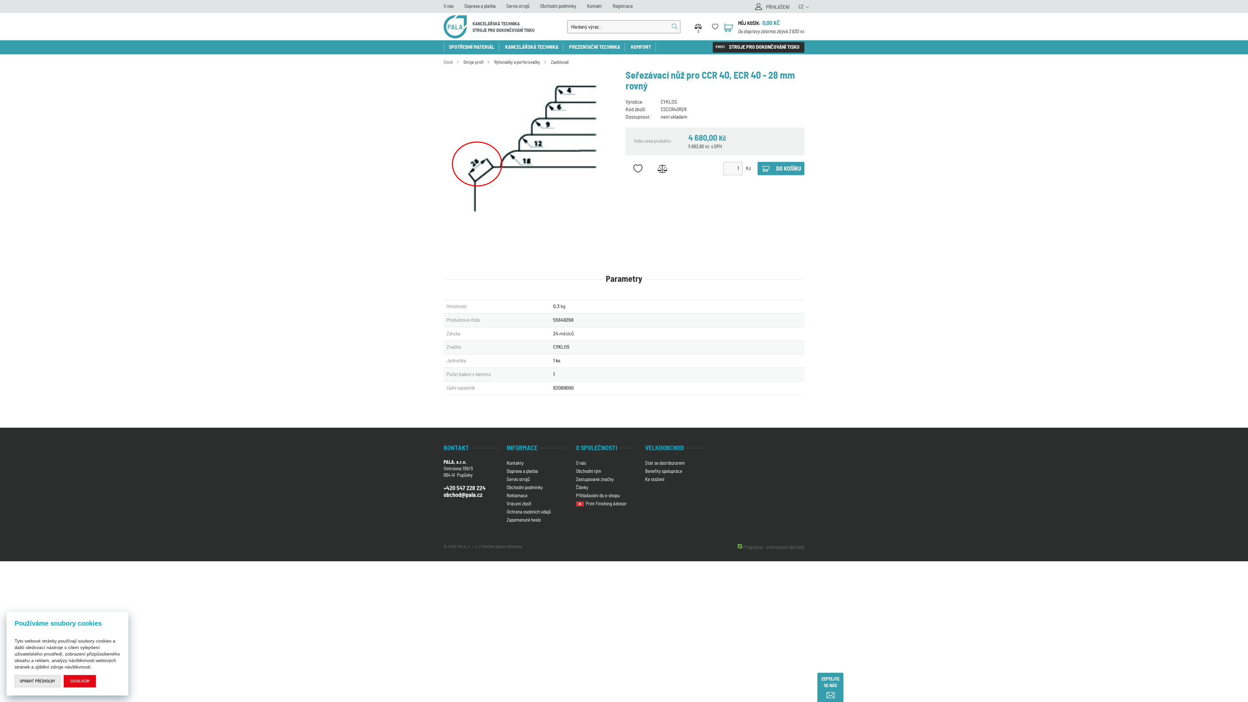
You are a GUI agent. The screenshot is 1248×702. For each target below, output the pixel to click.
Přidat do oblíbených (638, 168)
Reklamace (517, 495)
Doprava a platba (480, 6)
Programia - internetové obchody (773, 547)
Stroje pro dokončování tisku (764, 47)
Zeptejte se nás (830, 682)
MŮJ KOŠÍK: (749, 23)
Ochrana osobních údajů (529, 512)
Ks (748, 168)
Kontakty (515, 463)
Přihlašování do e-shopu (598, 495)
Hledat (675, 26)
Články (582, 487)
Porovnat (662, 168)
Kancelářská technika (531, 47)
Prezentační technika (594, 47)
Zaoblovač (560, 62)
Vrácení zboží (519, 503)
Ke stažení (654, 479)
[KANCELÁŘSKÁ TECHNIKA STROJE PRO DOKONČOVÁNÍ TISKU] (455, 26)
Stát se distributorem (665, 463)
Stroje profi (473, 62)
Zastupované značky (595, 479)
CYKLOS (669, 102)
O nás (449, 6)
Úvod (448, 62)
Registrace (623, 6)
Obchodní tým (588, 471)
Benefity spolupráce (663, 471)
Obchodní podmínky (558, 6)
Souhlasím (79, 681)
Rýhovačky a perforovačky (517, 62)
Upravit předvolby (37, 681)
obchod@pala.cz (463, 495)
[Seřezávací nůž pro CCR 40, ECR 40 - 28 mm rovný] (533, 152)
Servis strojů (517, 6)
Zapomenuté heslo (524, 520)
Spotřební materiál (471, 47)
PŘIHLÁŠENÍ (778, 7)
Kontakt (594, 6)
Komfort (641, 47)
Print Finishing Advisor (607, 503)
